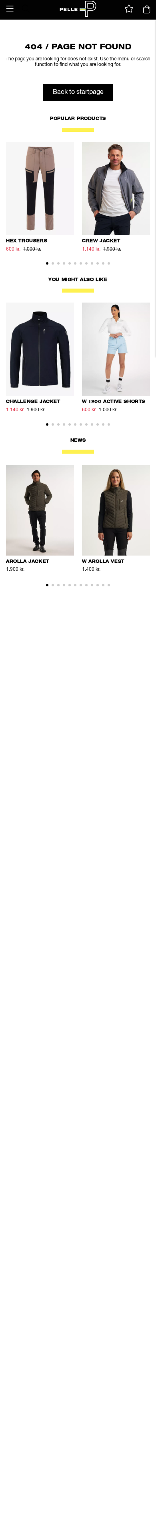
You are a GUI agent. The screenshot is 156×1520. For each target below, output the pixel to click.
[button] (10, 9)
